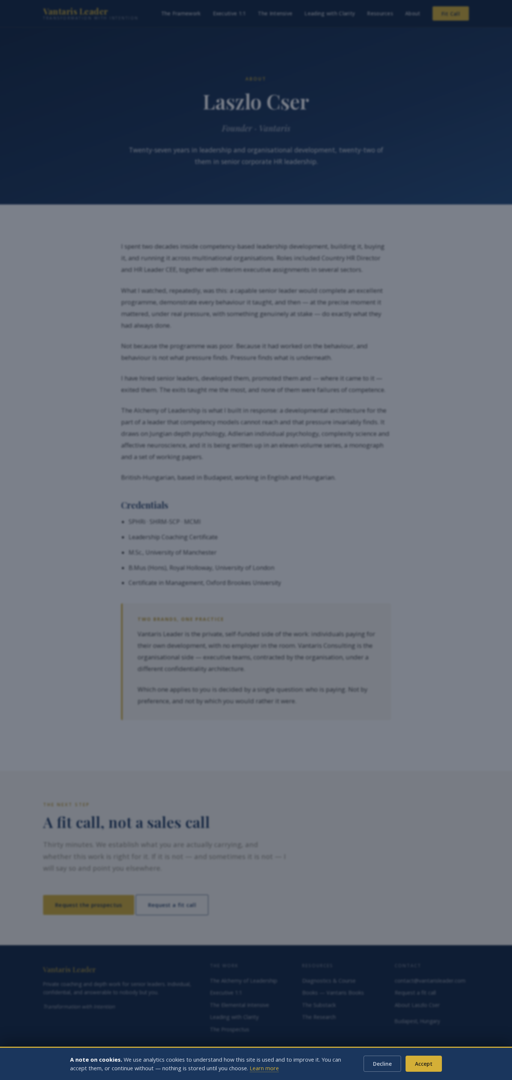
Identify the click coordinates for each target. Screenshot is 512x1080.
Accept (424, 1063)
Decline (382, 1063)
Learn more (264, 1068)
